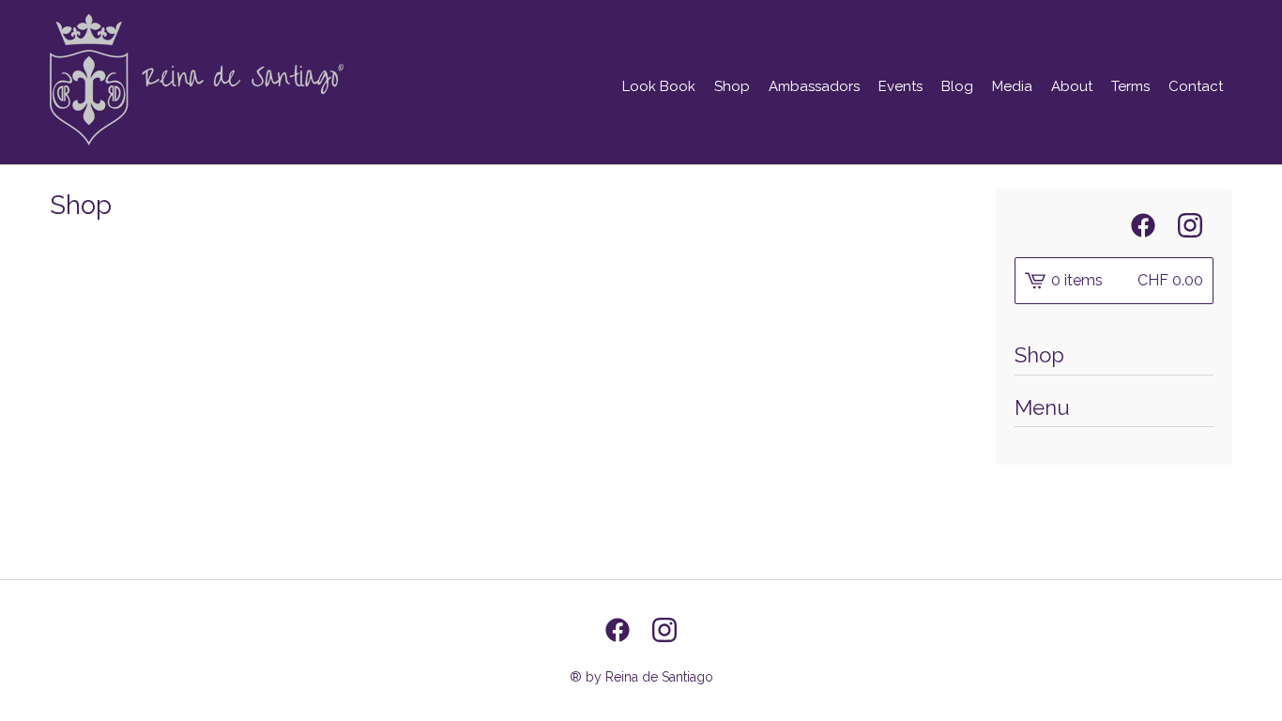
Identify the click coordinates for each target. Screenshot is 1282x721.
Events (900, 86)
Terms (1130, 86)
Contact (1195, 86)
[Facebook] (1143, 225)
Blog (957, 86)
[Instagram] (1190, 225)
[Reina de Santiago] (196, 80)
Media (1012, 86)
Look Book (658, 86)
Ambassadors (814, 86)
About (1071, 86)
